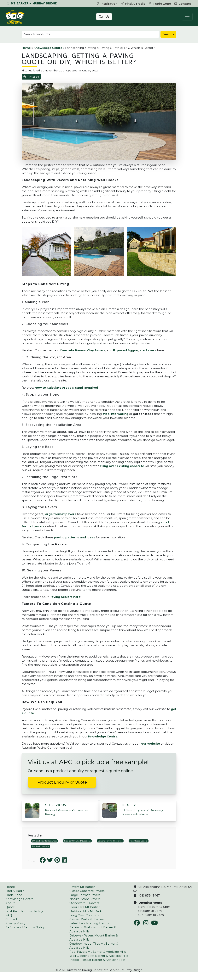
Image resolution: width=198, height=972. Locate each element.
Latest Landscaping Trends (89, 923)
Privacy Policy (15, 923)
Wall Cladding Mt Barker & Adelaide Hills (98, 956)
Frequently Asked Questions (77, 841)
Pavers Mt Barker (82, 887)
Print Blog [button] (33, 76)
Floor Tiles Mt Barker (84, 907)
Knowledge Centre (48, 48)
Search (168, 34)
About (10, 903)
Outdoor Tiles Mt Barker (87, 911)
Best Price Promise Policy (24, 911)
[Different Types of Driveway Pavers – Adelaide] (109, 810)
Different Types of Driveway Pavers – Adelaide (142, 809)
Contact (184, 3)
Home (26, 48)
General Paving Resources (110, 841)
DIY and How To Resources (44, 841)
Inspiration (109, 3)
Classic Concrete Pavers (86, 891)
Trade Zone (162, 3)
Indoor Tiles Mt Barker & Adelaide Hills (97, 960)
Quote (10, 907)
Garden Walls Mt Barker (86, 919)
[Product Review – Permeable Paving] (32, 810)
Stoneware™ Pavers (84, 903)
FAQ (8, 915)
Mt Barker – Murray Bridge (33, 3)
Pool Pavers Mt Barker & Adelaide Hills (97, 951)
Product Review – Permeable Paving (66, 809)
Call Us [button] (104, 16)
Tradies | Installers (40, 846)
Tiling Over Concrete (84, 915)
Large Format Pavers (84, 895)
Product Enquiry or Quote (62, 782)
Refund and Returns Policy (24, 927)
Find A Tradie (135, 3)
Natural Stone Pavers (84, 899)
